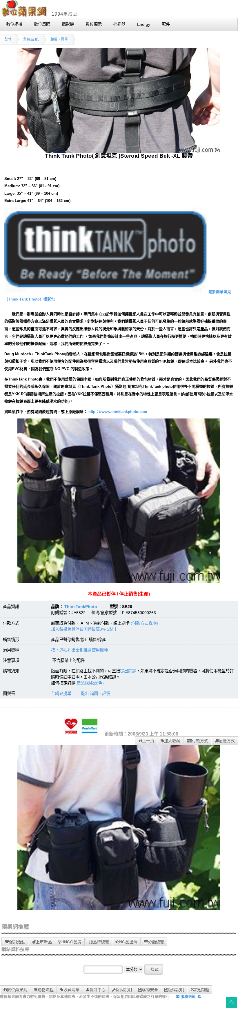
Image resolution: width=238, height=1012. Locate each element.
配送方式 (227, 740)
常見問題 (201, 989)
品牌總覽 (101, 942)
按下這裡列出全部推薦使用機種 (79, 650)
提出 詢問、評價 (95, 693)
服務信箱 (187, 996)
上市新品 (44, 942)
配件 (8, 39)
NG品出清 (128, 942)
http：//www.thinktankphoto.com (117, 411)
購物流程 (45, 989)
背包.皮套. (31, 39)
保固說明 (124, 989)
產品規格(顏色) (90, 683)
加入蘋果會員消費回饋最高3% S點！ (84, 629)
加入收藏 (172, 740)
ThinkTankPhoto (80, 606)
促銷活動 (17, 942)
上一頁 (148, 740)
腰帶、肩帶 (59, 39)
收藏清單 (71, 989)
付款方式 (200, 740)
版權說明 (176, 989)
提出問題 (128, 671)
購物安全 (150, 989)
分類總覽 (156, 942)
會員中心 (97, 989)
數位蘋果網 (17, 989)
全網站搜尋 (61, 693)
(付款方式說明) (144, 623)
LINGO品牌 (71, 942)
